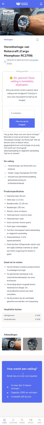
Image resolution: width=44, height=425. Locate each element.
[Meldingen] (41, 4)
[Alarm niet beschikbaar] (37, 39)
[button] (22, 382)
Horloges (8, 39)
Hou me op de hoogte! (22, 123)
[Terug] (3, 4)
